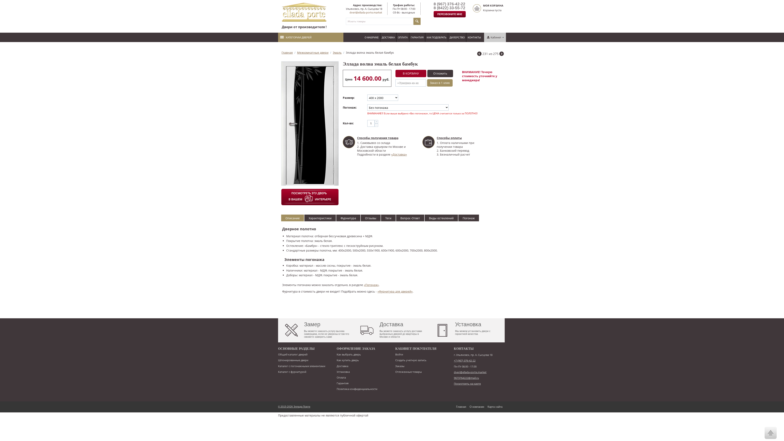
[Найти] (417, 21)
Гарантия (417, 37)
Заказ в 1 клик (440, 83)
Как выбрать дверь (349, 354)
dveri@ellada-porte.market (366, 12)
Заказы (399, 366)
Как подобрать (437, 37)
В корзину (411, 73)
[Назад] (479, 54)
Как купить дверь (348, 360)
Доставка (388, 37)
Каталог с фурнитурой (292, 372)
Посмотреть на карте (467, 383)
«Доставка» (399, 154)
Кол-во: (348, 123)
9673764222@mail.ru (466, 378)
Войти (399, 354)
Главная (287, 53)
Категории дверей (299, 37)
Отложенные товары (408, 372)
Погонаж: (350, 107)
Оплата (403, 37)
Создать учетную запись (411, 360)
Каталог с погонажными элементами (301, 366)
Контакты (474, 37)
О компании (477, 406)
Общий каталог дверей (292, 354)
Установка (343, 372)
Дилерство (457, 37)
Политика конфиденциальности (357, 389)
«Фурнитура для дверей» (395, 291)
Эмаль (337, 53)
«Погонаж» (371, 285)
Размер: (349, 98)
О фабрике (372, 37)
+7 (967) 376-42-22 (465, 360)
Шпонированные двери (293, 360)
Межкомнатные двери (313, 53)
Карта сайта (495, 406)
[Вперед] (501, 54)
